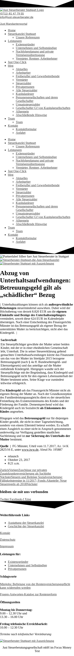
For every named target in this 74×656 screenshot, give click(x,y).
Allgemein (22, 111)
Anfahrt (20, 132)
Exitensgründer (25, 44)
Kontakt (13, 125)
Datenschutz (7, 539)
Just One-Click (17, 62)
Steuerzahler (23, 83)
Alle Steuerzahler (26, 90)
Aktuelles (22, 69)
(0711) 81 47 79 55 (12, 13)
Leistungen (15, 41)
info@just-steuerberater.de (16, 17)
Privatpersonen (25, 86)
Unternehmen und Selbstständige (36, 48)
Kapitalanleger (25, 94)
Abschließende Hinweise (31, 115)
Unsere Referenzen (28, 37)
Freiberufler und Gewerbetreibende (38, 76)
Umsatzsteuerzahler (28, 104)
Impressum (7, 546)
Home (12, 30)
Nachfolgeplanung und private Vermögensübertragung (35, 53)
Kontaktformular (26, 129)
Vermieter (22, 79)
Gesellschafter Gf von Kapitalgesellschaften (43, 108)
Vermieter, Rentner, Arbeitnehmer (36, 58)
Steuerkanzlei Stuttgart (22, 33)
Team (11, 118)
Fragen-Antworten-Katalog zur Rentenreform (28, 594)
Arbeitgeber (23, 72)
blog (10, 65)
